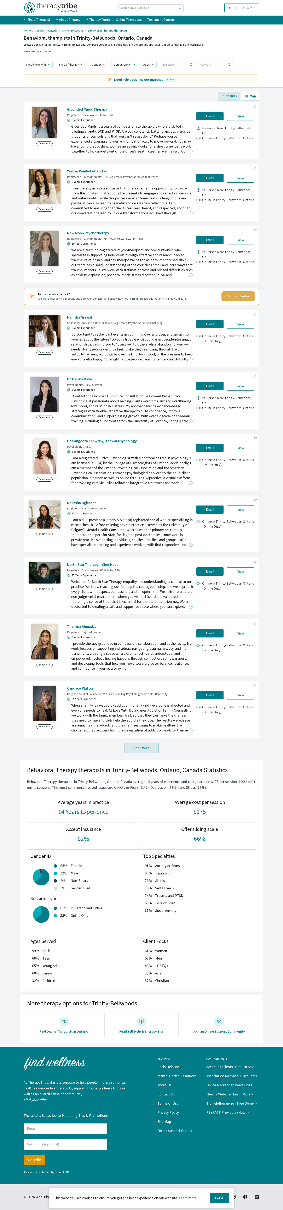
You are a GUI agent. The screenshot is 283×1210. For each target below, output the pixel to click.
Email (210, 116)
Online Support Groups (174, 1130)
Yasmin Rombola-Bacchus (87, 171)
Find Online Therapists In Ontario (64, 1031)
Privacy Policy (168, 1112)
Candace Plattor (80, 688)
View (240, 116)
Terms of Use (167, 1103)
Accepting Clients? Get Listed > (230, 1067)
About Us (164, 1085)
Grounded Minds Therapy (87, 109)
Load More (141, 748)
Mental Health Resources (176, 1076)
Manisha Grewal (79, 317)
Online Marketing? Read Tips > (229, 1085)
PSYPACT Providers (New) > (227, 1112)
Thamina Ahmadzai (82, 626)
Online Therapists (129, 19)
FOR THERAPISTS (240, 8)
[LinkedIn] (256, 1196)
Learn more (188, 1198)
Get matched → (238, 296)
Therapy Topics (100, 19)
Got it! (219, 1198)
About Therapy (69, 19)
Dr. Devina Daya (79, 379)
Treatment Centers (161, 19)
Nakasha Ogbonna (81, 502)
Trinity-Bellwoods (72, 31)
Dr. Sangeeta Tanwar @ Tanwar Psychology (102, 441)
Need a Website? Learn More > (229, 1094)
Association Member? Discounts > (232, 1076)
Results (231, 96)
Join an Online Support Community (219, 1031)
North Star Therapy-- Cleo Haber (93, 564)
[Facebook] (245, 1196)
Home (27, 31)
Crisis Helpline (168, 1067)
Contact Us (166, 1094)
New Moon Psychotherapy (88, 233)
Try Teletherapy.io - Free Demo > (231, 1103)
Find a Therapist (38, 19)
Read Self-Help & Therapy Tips (141, 1031)
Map (253, 96)
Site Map (164, 1121)
